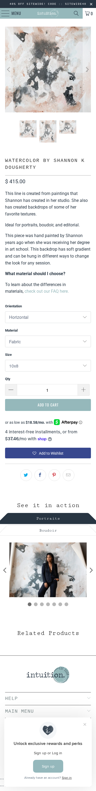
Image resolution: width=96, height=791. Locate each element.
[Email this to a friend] (68, 475)
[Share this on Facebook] (40, 475)
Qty (7, 379)
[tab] (48, 518)
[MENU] (2, 13)
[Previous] (9, 69)
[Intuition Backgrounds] (48, 13)
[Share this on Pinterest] (54, 475)
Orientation (13, 306)
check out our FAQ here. (47, 291)
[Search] (76, 13)
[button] (48, 453)
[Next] (87, 69)
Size (8, 355)
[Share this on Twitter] (26, 475)
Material (11, 330)
